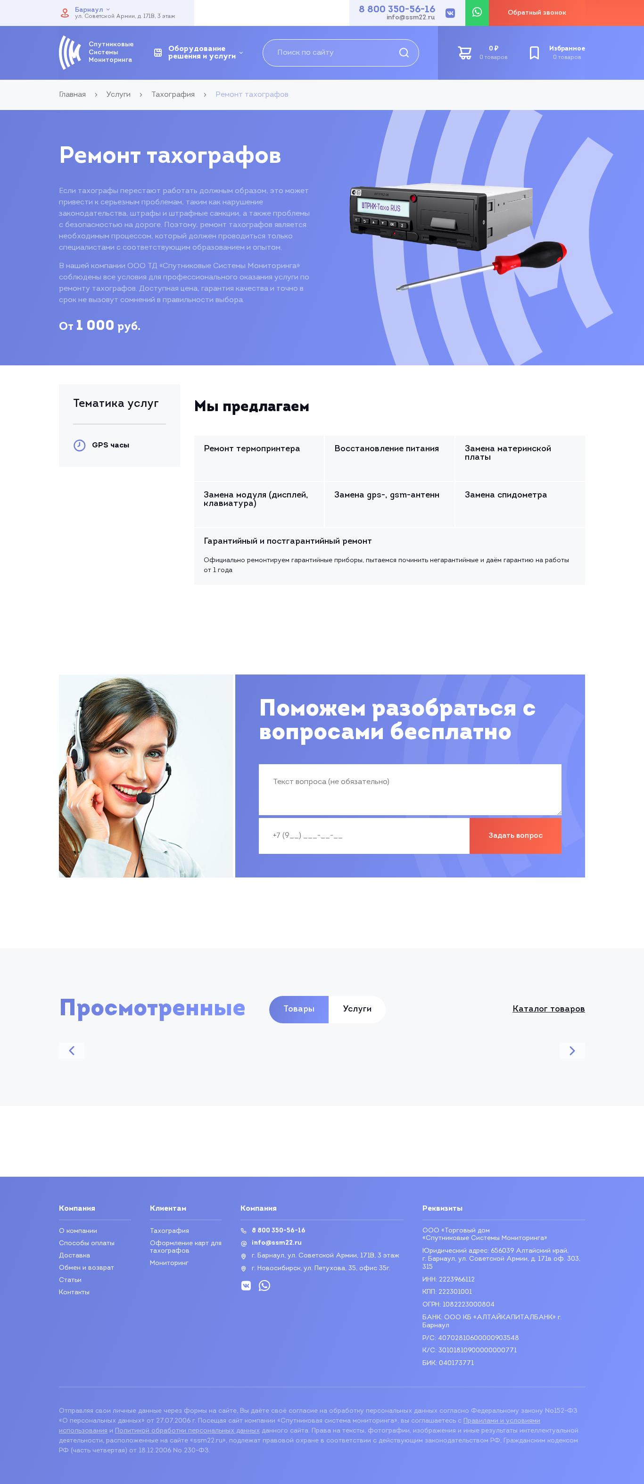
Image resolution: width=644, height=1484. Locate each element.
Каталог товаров (548, 1009)
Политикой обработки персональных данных (187, 1430)
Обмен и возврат (86, 1268)
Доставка (74, 1255)
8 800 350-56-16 (397, 10)
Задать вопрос (515, 836)
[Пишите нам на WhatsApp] (477, 13)
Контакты (74, 1292)
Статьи (70, 1280)
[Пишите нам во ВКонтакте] (450, 13)
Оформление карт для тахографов (186, 1247)
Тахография (169, 1231)
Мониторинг (169, 1263)
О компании (78, 1231)
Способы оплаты (87, 1243)
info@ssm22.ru (411, 18)
